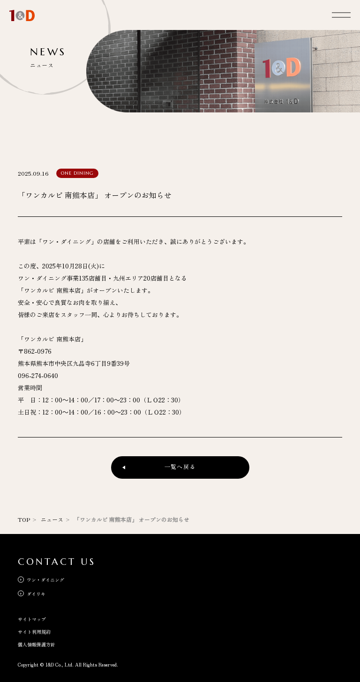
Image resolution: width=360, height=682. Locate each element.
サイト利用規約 (34, 631)
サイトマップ (32, 619)
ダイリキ (36, 593)
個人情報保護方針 (36, 644)
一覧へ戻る (180, 466)
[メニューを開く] (341, 14)
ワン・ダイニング (45, 579)
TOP (24, 519)
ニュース (52, 519)
